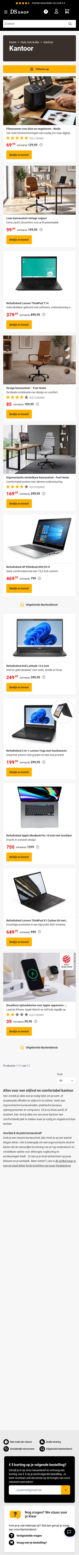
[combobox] (39, 24)
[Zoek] (70, 24)
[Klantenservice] (46, 11)
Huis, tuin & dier (30, 42)
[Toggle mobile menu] (5, 12)
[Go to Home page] (19, 11)
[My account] (57, 12)
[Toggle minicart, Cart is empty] (70, 11)
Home (12, 42)
